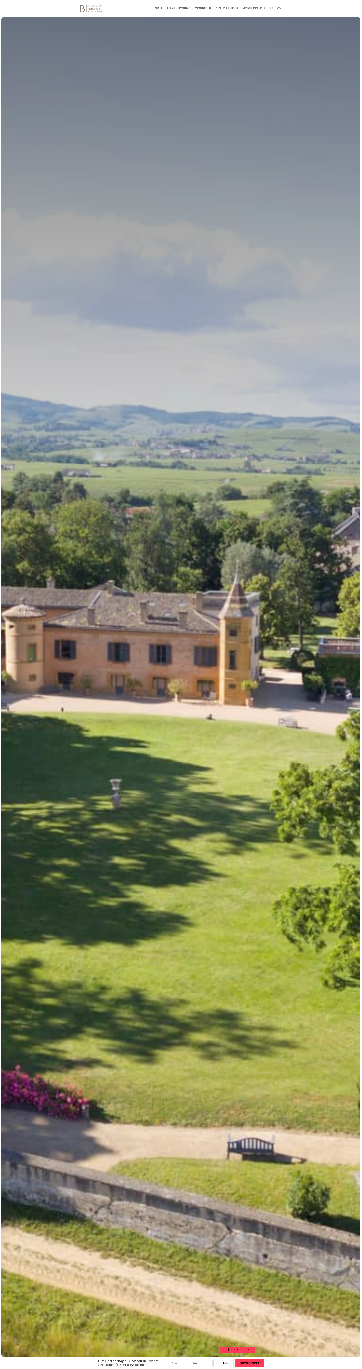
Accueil (158, 8)
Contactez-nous (203, 8)
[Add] (230, 1363)
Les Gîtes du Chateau (178, 8)
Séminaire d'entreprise (254, 8)
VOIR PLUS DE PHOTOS (239, 1350)
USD (279, 8)
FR (271, 8)
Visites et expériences (227, 8)
